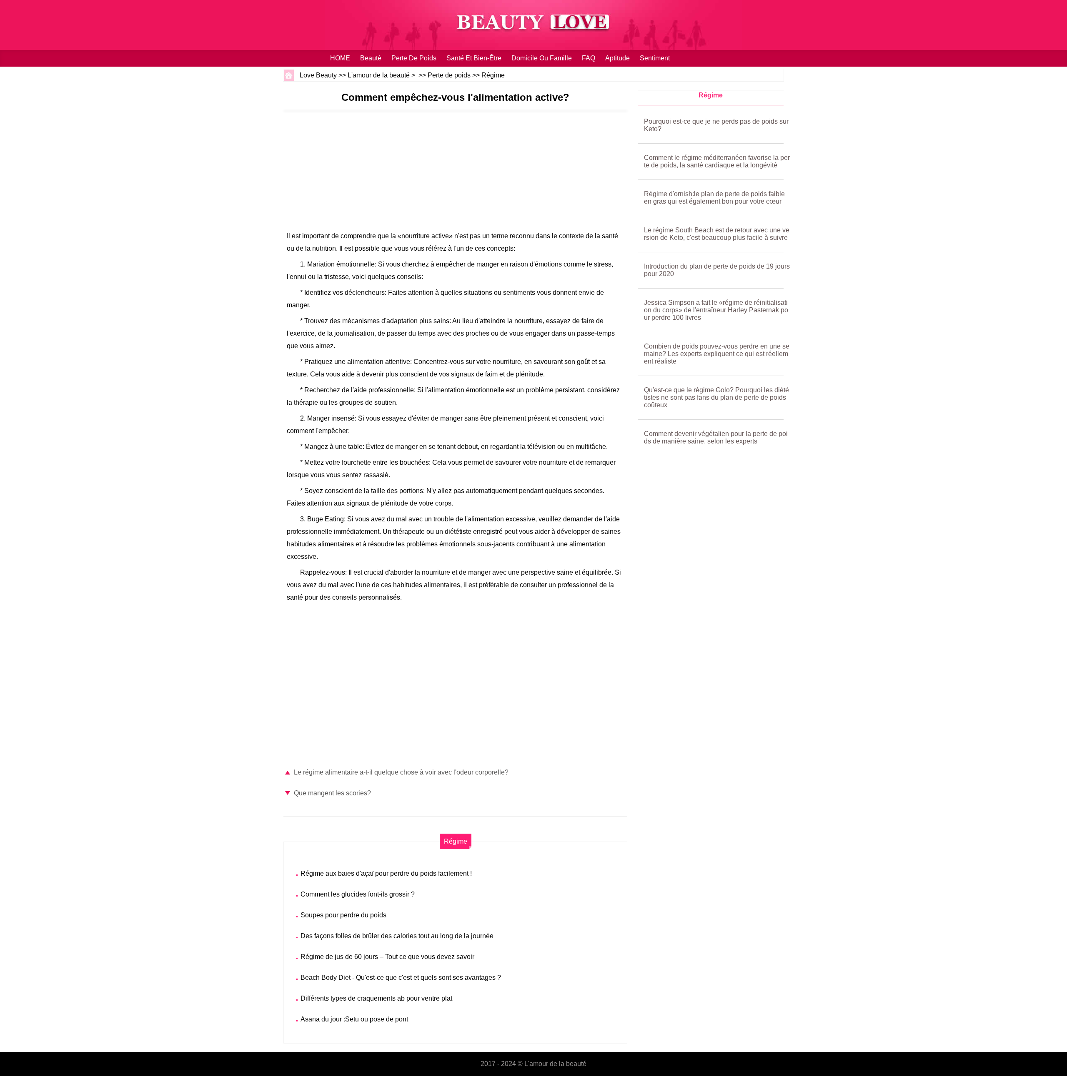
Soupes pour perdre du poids (343, 915)
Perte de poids (413, 58)
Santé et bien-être (473, 58)
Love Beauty (318, 75)
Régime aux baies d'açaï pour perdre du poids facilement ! (386, 873)
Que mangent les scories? (332, 793)
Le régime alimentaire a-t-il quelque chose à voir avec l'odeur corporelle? (401, 772)
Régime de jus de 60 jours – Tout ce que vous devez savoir (387, 956)
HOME (340, 58)
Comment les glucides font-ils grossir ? (358, 894)
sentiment (655, 58)
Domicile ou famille (541, 58)
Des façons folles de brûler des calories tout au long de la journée (397, 935)
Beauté (370, 58)
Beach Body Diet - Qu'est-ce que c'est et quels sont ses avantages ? (401, 977)
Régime (493, 75)
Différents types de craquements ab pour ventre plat (376, 998)
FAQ (588, 58)
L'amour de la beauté (379, 75)
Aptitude (617, 58)
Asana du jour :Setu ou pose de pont (354, 1019)
